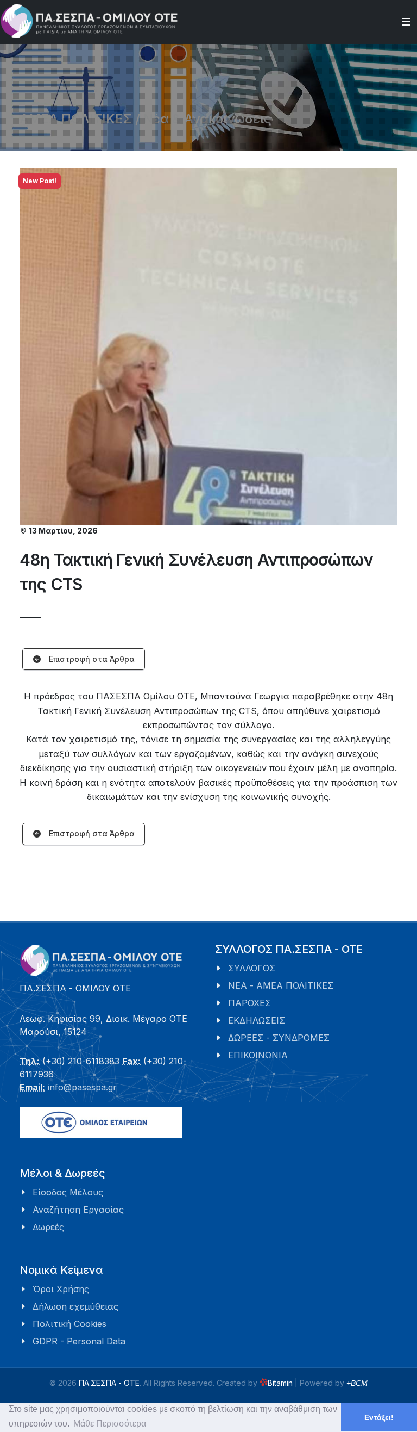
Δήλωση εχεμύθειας (75, 1306)
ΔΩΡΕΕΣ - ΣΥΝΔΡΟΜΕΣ (279, 1037)
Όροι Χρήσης (61, 1289)
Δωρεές (48, 1227)
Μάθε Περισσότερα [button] (109, 1423)
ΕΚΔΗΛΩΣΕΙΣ (256, 1020)
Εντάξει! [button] (379, 1417)
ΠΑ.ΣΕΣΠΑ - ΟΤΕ (109, 1382)
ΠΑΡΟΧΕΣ (249, 1002)
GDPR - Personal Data (79, 1341)
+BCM (357, 1383)
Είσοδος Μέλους (68, 1192)
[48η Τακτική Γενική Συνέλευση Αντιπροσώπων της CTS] (208, 346)
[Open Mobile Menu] (406, 21)
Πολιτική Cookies (69, 1323)
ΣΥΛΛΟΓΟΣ (251, 968)
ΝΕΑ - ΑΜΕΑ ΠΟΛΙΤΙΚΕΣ (280, 985)
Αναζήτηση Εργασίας (78, 1209)
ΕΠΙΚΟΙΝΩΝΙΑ (258, 1055)
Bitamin (280, 1382)
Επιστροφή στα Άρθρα (91, 659)
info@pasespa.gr (82, 1087)
